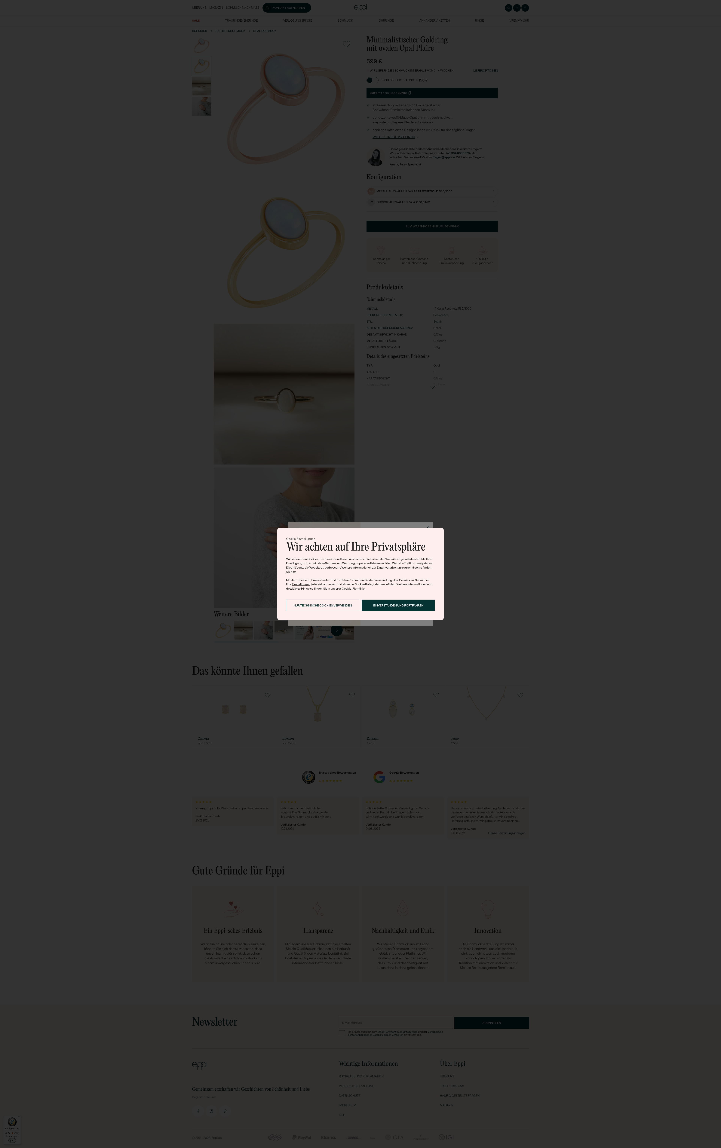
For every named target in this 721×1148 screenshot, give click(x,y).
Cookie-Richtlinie (353, 588)
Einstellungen (301, 584)
